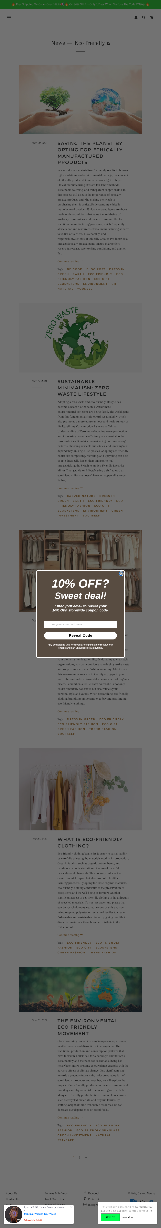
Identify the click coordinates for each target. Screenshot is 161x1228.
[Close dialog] (121, 574)
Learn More (127, 1217)
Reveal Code (80, 636)
